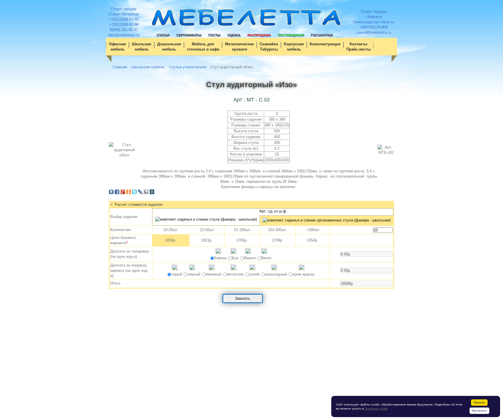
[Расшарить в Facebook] (117, 193)
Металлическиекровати (239, 46)
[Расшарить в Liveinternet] (146, 193)
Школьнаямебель (141, 46)
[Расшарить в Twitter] (134, 193)
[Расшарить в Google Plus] (123, 193)
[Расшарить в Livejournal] (140, 193)
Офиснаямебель (117, 46)
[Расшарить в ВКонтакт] (111, 193)
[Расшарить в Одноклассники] (128, 193)
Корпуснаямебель (294, 46)
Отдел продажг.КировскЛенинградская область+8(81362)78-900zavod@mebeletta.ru (373, 22)
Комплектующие (325, 44)
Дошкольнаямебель (169, 46)
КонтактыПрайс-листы (358, 46)
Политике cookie (375, 408)
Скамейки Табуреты (269, 46)
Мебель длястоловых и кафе (203, 46)
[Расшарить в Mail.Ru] (152, 193)
